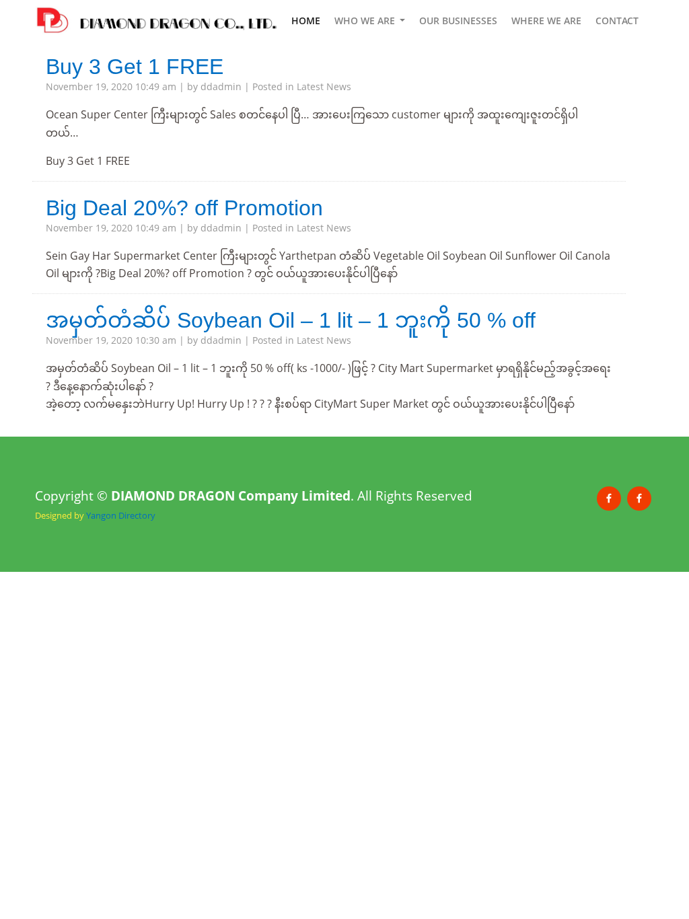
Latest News (324, 86)
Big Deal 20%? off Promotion (184, 208)
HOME (305, 20)
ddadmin (221, 86)
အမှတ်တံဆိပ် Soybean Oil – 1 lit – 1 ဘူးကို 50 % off (291, 320)
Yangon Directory (120, 515)
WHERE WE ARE (546, 20)
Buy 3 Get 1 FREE (134, 66)
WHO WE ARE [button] (366, 20)
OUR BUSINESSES (458, 20)
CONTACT (617, 20)
